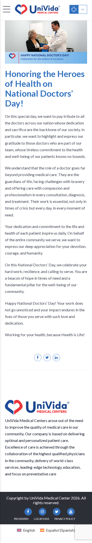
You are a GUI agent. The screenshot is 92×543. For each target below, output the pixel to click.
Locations (41, 518)
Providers (21, 518)
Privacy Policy (64, 518)
